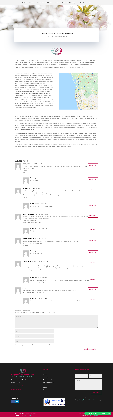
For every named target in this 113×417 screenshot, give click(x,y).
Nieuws (58, 36)
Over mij (32, 3)
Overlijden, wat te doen (45, 3)
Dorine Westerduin (28, 239)
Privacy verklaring (16, 389)
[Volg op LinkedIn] (17, 401)
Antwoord (92, 165)
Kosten (57, 3)
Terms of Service (93, 400)
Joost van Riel (27, 415)
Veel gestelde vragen (69, 3)
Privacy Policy (82, 400)
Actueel (81, 3)
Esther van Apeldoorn (29, 214)
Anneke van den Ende (29, 261)
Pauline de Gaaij (93, 415)
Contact (88, 3)
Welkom (24, 3)
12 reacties (64, 36)
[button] (97, 413)
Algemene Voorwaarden (17, 386)
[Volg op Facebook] (13, 401)
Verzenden (96, 392)
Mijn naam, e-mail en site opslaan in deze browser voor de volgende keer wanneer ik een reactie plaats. (44, 345)
